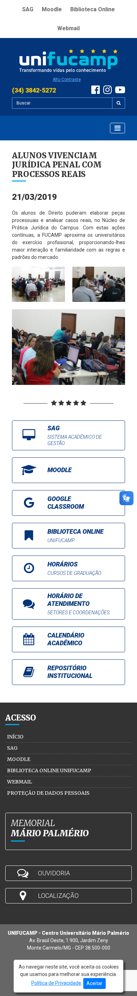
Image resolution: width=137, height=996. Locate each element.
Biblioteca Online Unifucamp (49, 770)
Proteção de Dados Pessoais (48, 793)
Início (15, 737)
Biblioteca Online (92, 9)
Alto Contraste (67, 79)
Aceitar (94, 983)
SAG (27, 9)
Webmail (68, 28)
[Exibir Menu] (117, 128)
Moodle (52, 9)
